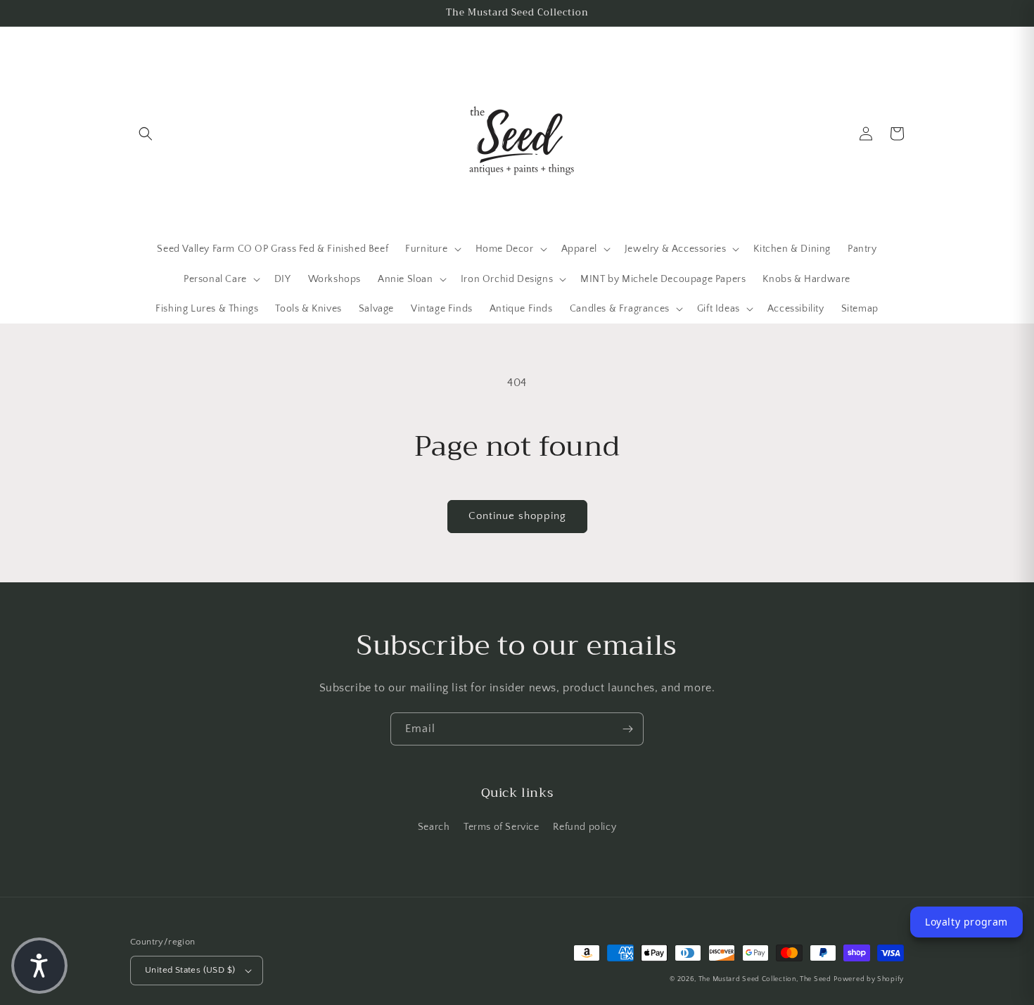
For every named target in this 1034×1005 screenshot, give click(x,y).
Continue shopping (517, 516)
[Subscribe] (627, 728)
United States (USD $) (190, 970)
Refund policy (584, 827)
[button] (145, 133)
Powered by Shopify (869, 979)
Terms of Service (502, 827)
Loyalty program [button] (966, 921)
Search (434, 827)
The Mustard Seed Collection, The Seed (764, 979)
